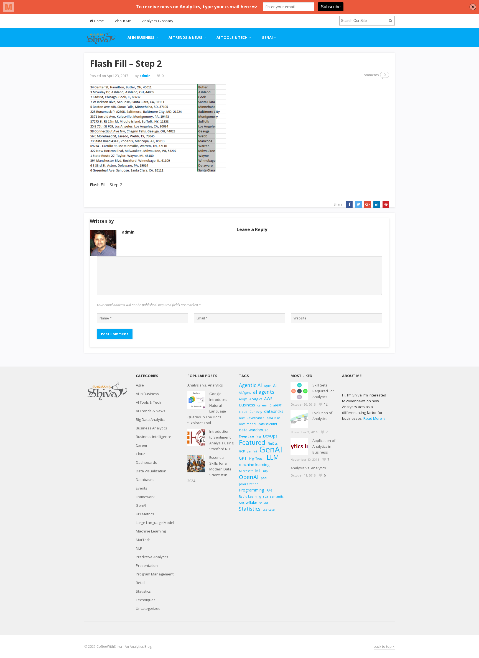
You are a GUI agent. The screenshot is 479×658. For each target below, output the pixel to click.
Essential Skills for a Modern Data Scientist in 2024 (209, 469)
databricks (273, 411)
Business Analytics (151, 428)
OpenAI (249, 477)
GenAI (267, 37)
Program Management (155, 574)
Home (98, 20)
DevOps (270, 436)
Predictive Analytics (152, 556)
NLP (139, 548)
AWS (268, 398)
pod (264, 478)
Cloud (141, 453)
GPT (243, 458)
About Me (123, 20)
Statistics (143, 591)
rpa (265, 496)
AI (275, 385)
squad (263, 503)
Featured (252, 442)
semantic (277, 496)
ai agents (263, 392)
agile (267, 386)
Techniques (146, 599)
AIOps (243, 399)
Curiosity (255, 412)
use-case (269, 509)
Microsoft (246, 471)
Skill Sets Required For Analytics (323, 391)
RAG (269, 490)
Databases (145, 479)
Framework (145, 496)
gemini (252, 451)
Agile (140, 385)
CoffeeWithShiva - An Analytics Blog (124, 646)
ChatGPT (275, 405)
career (262, 405)
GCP (242, 451)
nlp (265, 471)
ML (258, 470)
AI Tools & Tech (232, 37)
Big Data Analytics (150, 419)
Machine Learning (151, 531)
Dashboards (146, 462)
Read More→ (374, 418)
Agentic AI (250, 385)
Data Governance (251, 418)
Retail (140, 582)
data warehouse (254, 429)
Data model (247, 424)
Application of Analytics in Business (323, 446)
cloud (243, 412)
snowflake (248, 502)
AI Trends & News (185, 37)
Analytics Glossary (157, 20)
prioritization (248, 484)
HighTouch (256, 458)
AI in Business (141, 37)
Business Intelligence (153, 436)
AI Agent (245, 393)
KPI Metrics (145, 513)
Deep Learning (250, 436)
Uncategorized (148, 608)
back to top (383, 646)
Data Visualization (151, 470)
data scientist (267, 424)
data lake (273, 418)
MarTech (143, 539)
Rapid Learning (250, 496)
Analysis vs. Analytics (205, 385)
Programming (251, 490)
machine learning (254, 464)
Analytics (255, 399)
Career (141, 445)
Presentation (147, 565)
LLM (273, 457)
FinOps (272, 444)
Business (247, 405)
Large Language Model (155, 522)
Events (141, 488)
